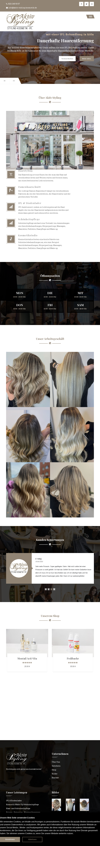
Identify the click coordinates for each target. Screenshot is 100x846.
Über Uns (56, 762)
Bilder (54, 774)
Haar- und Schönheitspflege (18, 808)
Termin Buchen (67, 59)
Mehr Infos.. (86, 59)
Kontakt (55, 777)
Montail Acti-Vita (27, 658)
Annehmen (10, 839)
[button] (90, 16)
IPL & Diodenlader (14, 800)
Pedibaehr (73, 658)
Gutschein (56, 766)
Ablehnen (32, 839)
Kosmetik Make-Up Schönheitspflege (22, 804)
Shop (54, 770)
